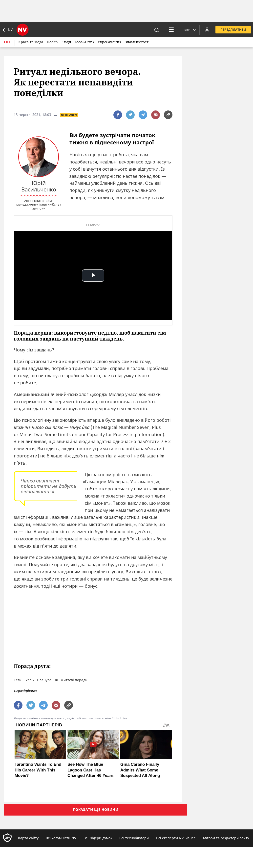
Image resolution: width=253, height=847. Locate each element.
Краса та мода (30, 42)
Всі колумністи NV (61, 838)
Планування (47, 680)
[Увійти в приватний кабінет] (207, 30)
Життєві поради (74, 680)
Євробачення (109, 42)
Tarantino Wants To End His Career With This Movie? (38, 770)
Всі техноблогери (134, 838)
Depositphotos (25, 691)
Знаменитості (137, 42)
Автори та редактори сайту (226, 838)
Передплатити (233, 29)
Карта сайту (28, 838)
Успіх (29, 680)
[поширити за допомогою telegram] (143, 114)
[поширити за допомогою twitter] (130, 114)
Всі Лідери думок (98, 838)
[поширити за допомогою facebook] (117, 114)
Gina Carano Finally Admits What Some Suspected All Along (140, 770)
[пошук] (156, 29)
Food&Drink (84, 42)
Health (52, 42)
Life (7, 42)
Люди (66, 42)
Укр (187, 29)
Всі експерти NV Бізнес (175, 838)
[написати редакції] (155, 114)
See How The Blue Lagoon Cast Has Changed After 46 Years (90, 770)
